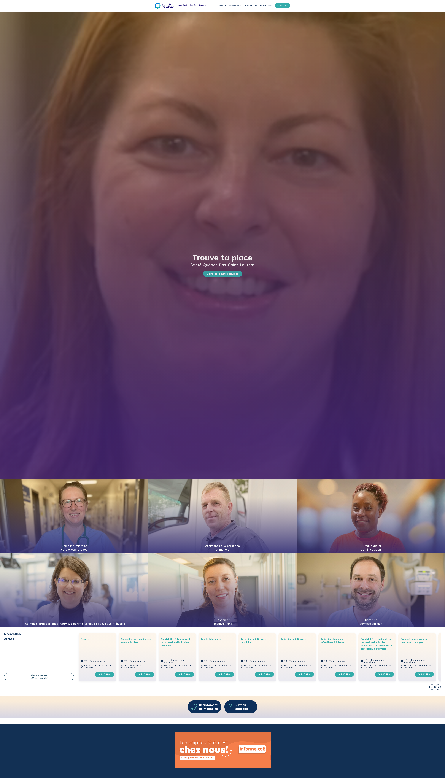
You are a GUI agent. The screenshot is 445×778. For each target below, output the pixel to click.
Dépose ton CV (236, 5)
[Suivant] (438, 687)
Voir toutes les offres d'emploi (39, 677)
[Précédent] (432, 687)
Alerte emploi (251, 5)
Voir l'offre (104, 674)
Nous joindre (266, 5)
